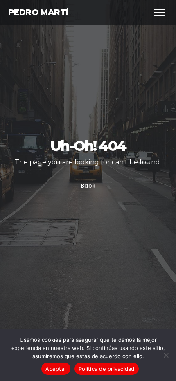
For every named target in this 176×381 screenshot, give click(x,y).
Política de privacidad (107, 368)
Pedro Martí (38, 12)
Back (88, 186)
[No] (166, 355)
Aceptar (55, 368)
